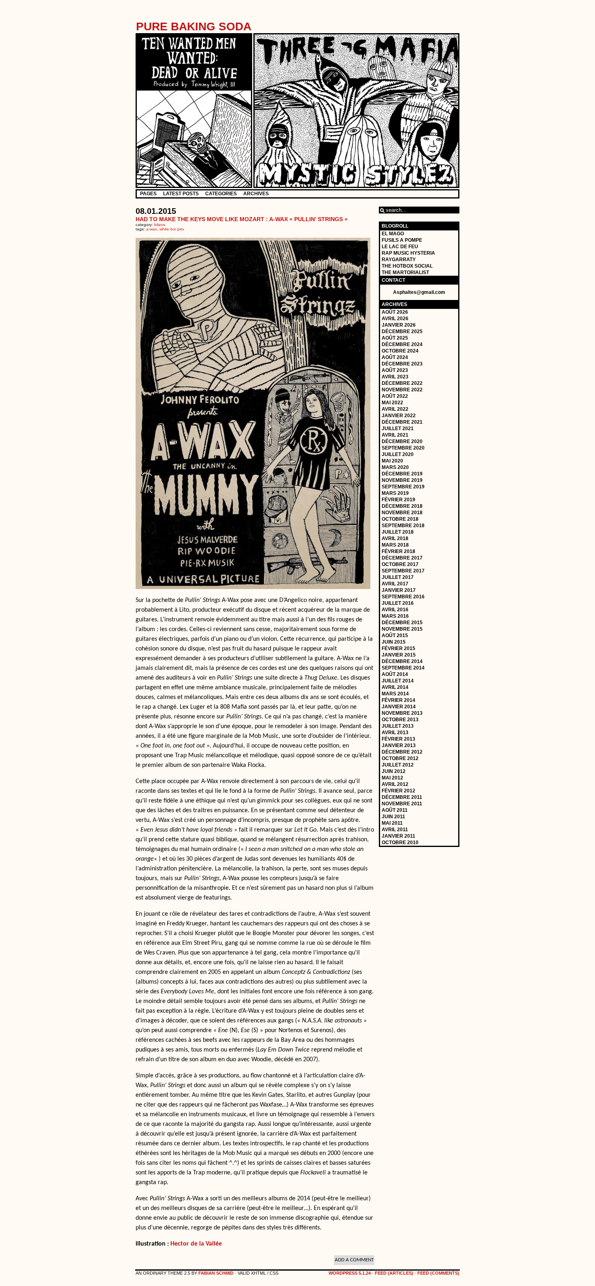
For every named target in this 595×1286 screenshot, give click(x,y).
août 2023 (395, 370)
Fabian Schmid (216, 1273)
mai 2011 (392, 823)
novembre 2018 (402, 512)
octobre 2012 (400, 758)
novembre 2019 (402, 480)
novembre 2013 (402, 713)
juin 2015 (394, 642)
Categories (221, 193)
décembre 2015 (402, 622)
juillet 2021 (398, 428)
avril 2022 (395, 409)
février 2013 (398, 739)
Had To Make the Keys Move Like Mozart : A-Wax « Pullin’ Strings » (242, 219)
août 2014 (395, 674)
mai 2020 (392, 461)
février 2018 (398, 551)
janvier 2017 (399, 590)
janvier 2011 (398, 836)
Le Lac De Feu (400, 246)
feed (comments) (438, 1273)
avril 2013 (395, 732)
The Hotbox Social (407, 266)
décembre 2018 (402, 506)
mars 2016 (395, 616)
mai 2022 (392, 402)
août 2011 (395, 810)
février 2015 (398, 648)
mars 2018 (395, 545)
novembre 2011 (402, 804)
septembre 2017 (403, 571)
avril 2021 (395, 435)
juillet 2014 (398, 681)
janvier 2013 (399, 745)
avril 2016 (395, 609)
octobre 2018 (400, 519)
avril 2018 (395, 538)
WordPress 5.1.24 (350, 1273)
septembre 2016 (403, 597)
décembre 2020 (402, 441)
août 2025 (395, 338)
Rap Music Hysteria (408, 253)
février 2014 (398, 700)
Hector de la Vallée (196, 1244)
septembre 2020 (403, 448)
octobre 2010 (400, 842)
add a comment (354, 1260)
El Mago (393, 234)
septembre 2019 (403, 487)
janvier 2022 (399, 415)
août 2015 (395, 635)
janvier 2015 (399, 655)
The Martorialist (405, 272)
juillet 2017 (398, 577)
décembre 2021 (402, 422)
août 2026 (395, 312)
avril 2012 (395, 784)
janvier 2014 (399, 707)
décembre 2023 (402, 364)
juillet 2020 (398, 454)
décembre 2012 (402, 752)
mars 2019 (395, 493)
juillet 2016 (398, 603)
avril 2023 (395, 377)
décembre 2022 (402, 383)
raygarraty (399, 259)
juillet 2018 (398, 532)
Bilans (159, 224)
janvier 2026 (399, 325)
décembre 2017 (402, 558)
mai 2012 (392, 778)
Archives (256, 193)
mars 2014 (395, 694)
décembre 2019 (402, 474)
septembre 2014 (403, 668)
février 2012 (398, 791)
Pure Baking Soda (193, 26)
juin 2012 (394, 771)
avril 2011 (395, 829)
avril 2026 (395, 318)
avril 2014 (395, 687)
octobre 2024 (400, 351)
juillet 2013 (398, 726)
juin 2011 (393, 816)
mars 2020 (395, 467)
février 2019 (398, 500)
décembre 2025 (402, 331)
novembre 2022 (402, 390)
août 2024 (395, 357)
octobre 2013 (400, 719)
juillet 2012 (398, 765)
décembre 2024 (402, 344)
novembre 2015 (402, 629)
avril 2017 (395, 584)
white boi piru (171, 229)
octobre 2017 (400, 564)
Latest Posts (181, 193)
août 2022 (395, 396)
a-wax (151, 229)
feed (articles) (394, 1273)
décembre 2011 (402, 797)
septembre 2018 (403, 525)
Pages (148, 193)
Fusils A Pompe (402, 240)
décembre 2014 (402, 661)
